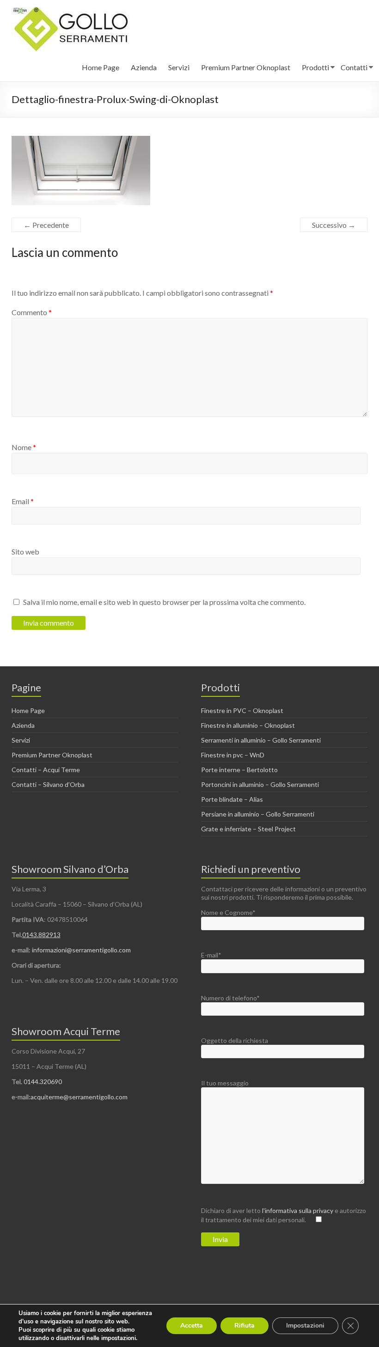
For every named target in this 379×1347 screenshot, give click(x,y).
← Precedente (46, 224)
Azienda (144, 67)
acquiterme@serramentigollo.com (79, 1097)
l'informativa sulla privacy (298, 1210)
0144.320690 (43, 1081)
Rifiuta (244, 1325)
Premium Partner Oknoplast (245, 67)
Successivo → (333, 224)
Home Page (100, 67)
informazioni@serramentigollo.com (81, 950)
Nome (24, 447)
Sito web (25, 551)
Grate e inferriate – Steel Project (248, 829)
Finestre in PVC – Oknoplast (242, 710)
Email (23, 501)
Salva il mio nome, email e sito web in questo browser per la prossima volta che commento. (164, 601)
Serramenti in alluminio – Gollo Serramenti (261, 740)
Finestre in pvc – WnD (232, 755)
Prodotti (315, 67)
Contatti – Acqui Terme (46, 770)
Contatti (354, 67)
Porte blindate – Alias (232, 799)
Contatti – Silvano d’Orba (48, 784)
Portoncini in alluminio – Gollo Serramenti (260, 784)
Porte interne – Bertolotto (239, 770)
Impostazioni (305, 1325)
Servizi (179, 67)
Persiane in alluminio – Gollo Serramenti (257, 814)
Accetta (191, 1325)
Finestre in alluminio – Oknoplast (248, 725)
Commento (32, 312)
